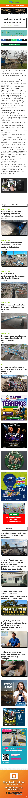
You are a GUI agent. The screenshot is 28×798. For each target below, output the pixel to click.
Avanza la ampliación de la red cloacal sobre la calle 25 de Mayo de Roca (14, 369)
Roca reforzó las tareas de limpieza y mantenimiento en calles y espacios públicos (13, 214)
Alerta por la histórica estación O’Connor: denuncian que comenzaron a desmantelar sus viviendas (14, 595)
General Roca (8, 25)
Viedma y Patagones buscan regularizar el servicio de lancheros (14, 535)
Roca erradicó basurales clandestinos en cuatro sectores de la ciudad (11, 245)
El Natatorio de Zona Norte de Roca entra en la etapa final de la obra (13, 307)
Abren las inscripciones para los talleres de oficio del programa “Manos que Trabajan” (13, 655)
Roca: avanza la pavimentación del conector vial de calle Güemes (13, 276)
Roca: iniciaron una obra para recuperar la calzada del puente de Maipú (13, 338)
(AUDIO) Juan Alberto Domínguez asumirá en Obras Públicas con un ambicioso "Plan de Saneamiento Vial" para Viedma (14, 625)
